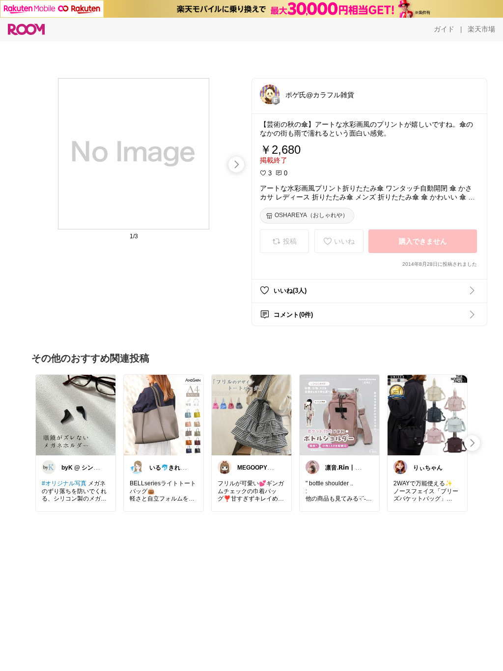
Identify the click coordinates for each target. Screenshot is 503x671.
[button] (269, 94)
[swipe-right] (236, 164)
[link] (75, 414)
